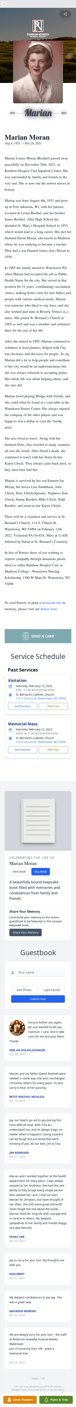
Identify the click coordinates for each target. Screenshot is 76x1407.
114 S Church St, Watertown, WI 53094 (41, 698)
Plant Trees (53, 706)
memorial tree (52, 602)
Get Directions (22, 706)
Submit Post (38, 999)
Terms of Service (49, 1389)
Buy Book (41, 871)
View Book (19, 871)
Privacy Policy (27, 1389)
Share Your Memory (25, 932)
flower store (49, 608)
